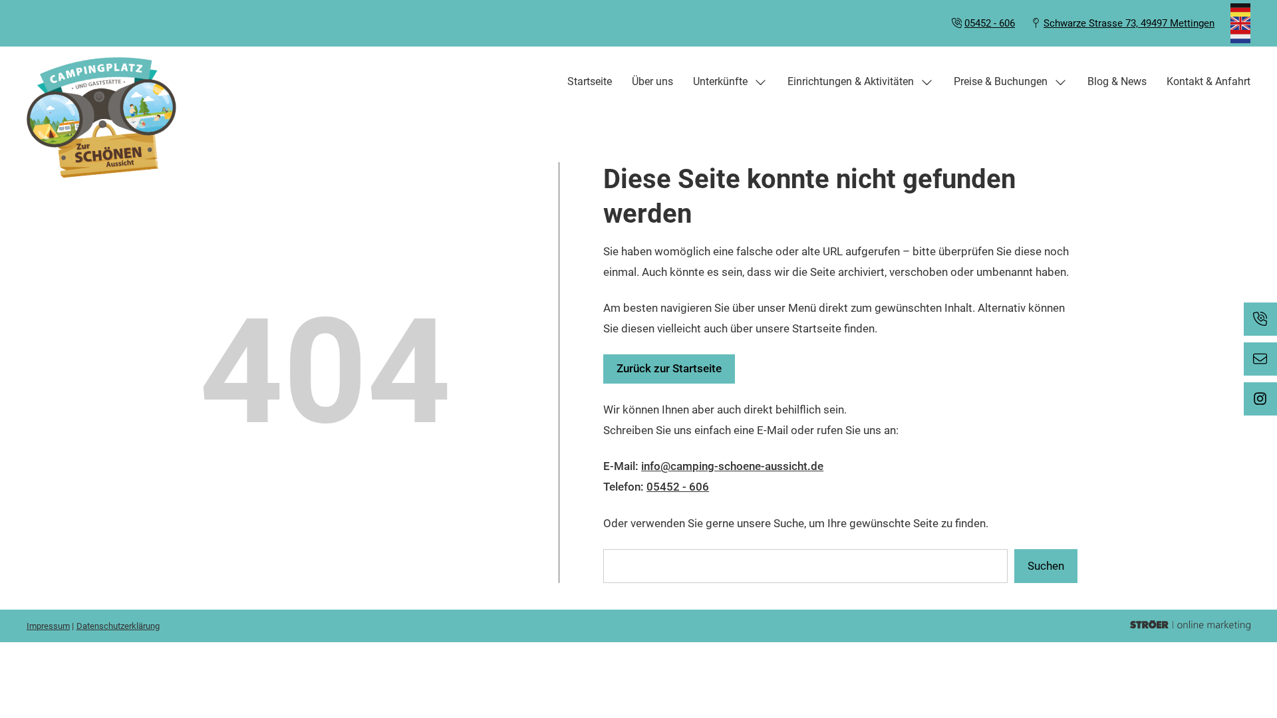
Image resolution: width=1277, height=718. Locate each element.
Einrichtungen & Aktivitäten (850, 81)
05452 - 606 (989, 23)
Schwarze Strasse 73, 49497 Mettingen (1129, 23)
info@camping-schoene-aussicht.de (732, 466)
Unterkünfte (720, 81)
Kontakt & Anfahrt (1208, 81)
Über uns (652, 81)
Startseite (589, 81)
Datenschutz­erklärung (118, 626)
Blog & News (1117, 81)
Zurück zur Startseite (669, 368)
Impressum (48, 626)
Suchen (1046, 565)
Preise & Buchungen (1001, 81)
